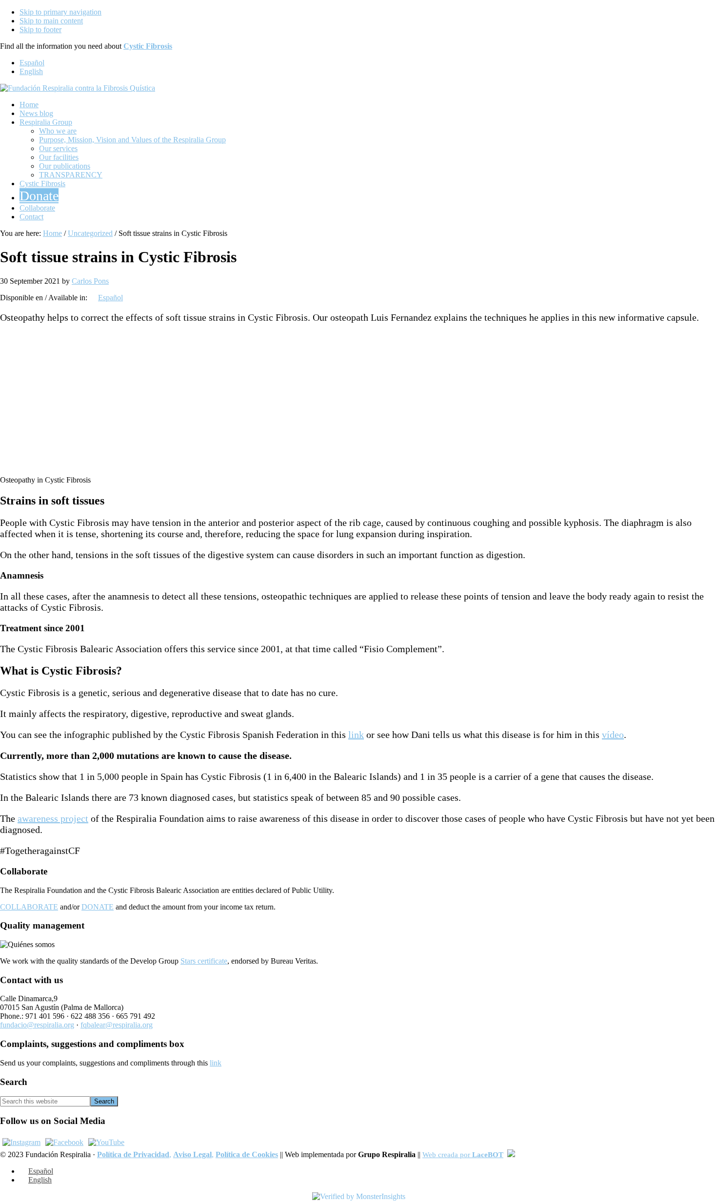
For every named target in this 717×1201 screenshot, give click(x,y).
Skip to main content (51, 21)
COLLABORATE (29, 907)
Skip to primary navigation (60, 12)
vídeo (613, 734)
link (356, 734)
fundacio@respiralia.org (37, 1025)
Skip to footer (40, 29)
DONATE (97, 907)
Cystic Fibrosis (147, 46)
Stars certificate (203, 961)
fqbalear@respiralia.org (116, 1025)
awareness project (53, 818)
